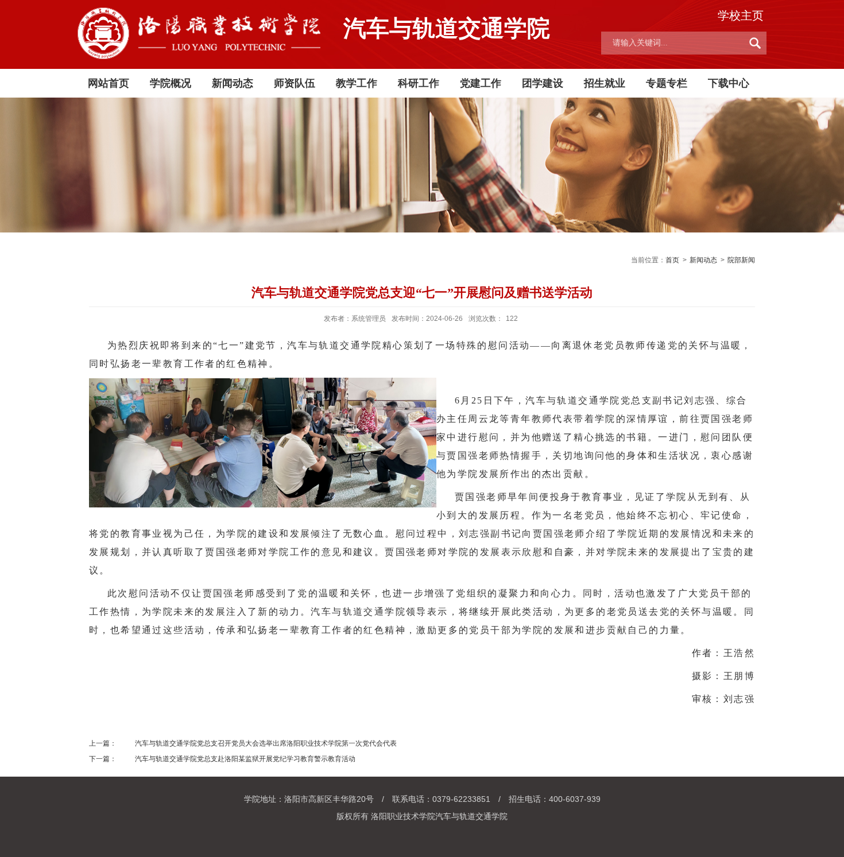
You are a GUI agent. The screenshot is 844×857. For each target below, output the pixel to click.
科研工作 (418, 83)
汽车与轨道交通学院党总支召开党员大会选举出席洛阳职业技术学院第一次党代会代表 (266, 743)
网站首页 (108, 83)
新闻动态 (232, 83)
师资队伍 (294, 83)
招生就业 (604, 83)
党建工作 (480, 83)
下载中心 (728, 83)
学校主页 (741, 15)
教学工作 (356, 83)
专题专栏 (666, 83)
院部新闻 (741, 260)
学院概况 (170, 83)
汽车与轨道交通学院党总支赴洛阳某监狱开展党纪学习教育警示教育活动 (245, 759)
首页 (672, 260)
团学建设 (542, 83)
